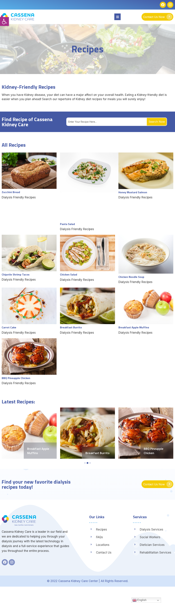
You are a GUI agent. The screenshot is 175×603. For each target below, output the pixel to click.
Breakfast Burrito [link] (97, 453)
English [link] (141, 600)
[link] (4, 21)
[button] (85, 463)
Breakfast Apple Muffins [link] (38, 450)
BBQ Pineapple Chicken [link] (153, 450)
